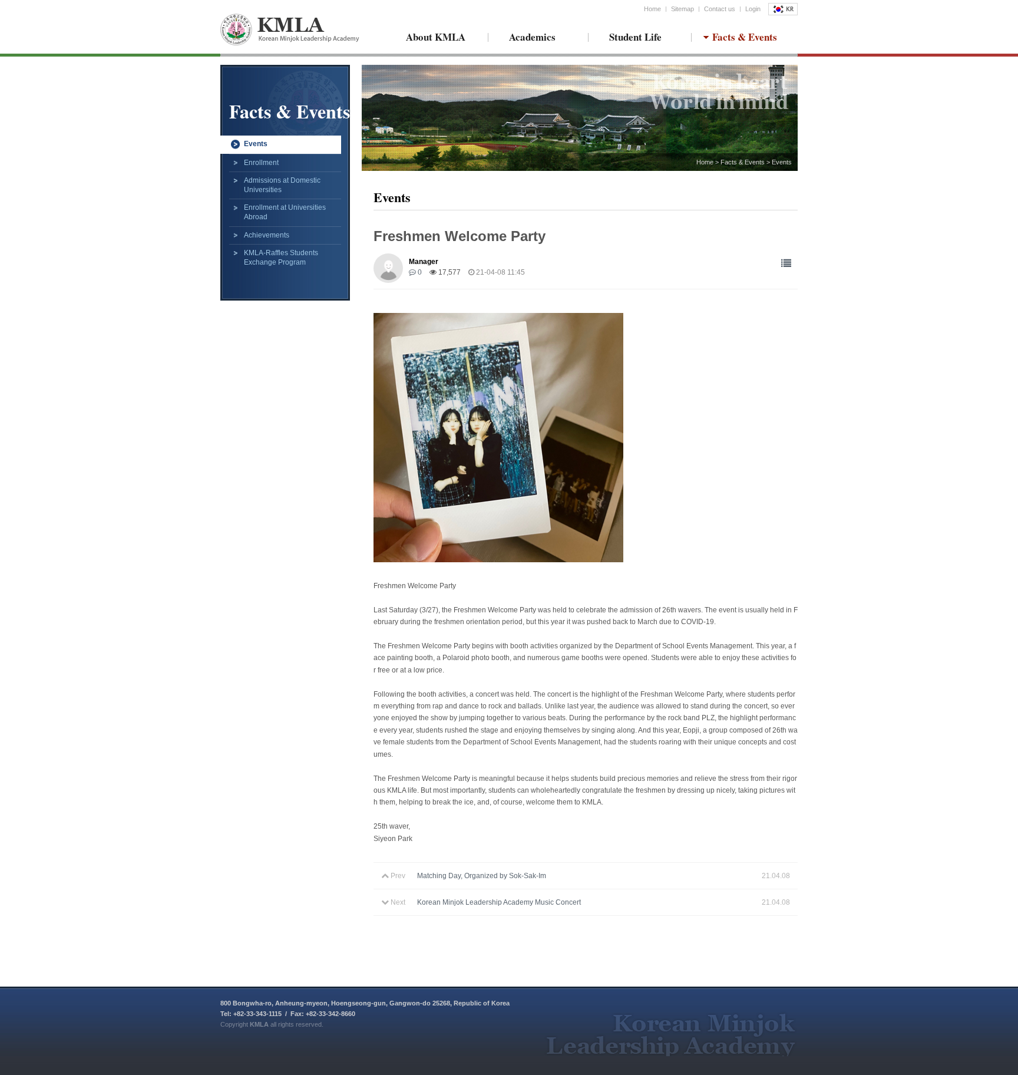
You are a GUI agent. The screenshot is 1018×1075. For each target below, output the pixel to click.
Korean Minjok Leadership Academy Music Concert (499, 902)
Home (652, 8)
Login (753, 8)
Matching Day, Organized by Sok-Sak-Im (481, 876)
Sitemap (682, 8)
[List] (786, 263)
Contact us (719, 8)
